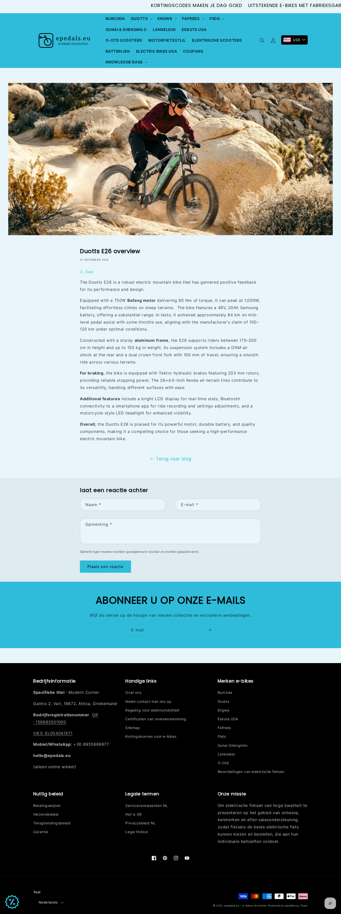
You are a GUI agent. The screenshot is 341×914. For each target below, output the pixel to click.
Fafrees (224, 728)
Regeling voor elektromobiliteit (152, 710)
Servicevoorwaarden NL (146, 805)
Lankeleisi (226, 754)
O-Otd (223, 763)
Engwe (223, 710)
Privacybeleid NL (140, 823)
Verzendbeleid (46, 814)
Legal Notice (136, 832)
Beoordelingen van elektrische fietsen (251, 771)
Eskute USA (228, 719)
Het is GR (133, 814)
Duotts (223, 701)
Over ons (133, 692)
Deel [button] (89, 272)
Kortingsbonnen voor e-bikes (150, 736)
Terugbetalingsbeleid (52, 823)
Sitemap (132, 728)
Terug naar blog (173, 458)
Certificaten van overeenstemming (155, 719)
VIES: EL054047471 (52, 733)
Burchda (225, 692)
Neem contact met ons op (148, 701)
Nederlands (48, 902)
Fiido (222, 736)
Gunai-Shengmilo (233, 745)
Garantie (40, 832)
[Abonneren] (209, 630)
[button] (141, 18)
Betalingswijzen (47, 805)
